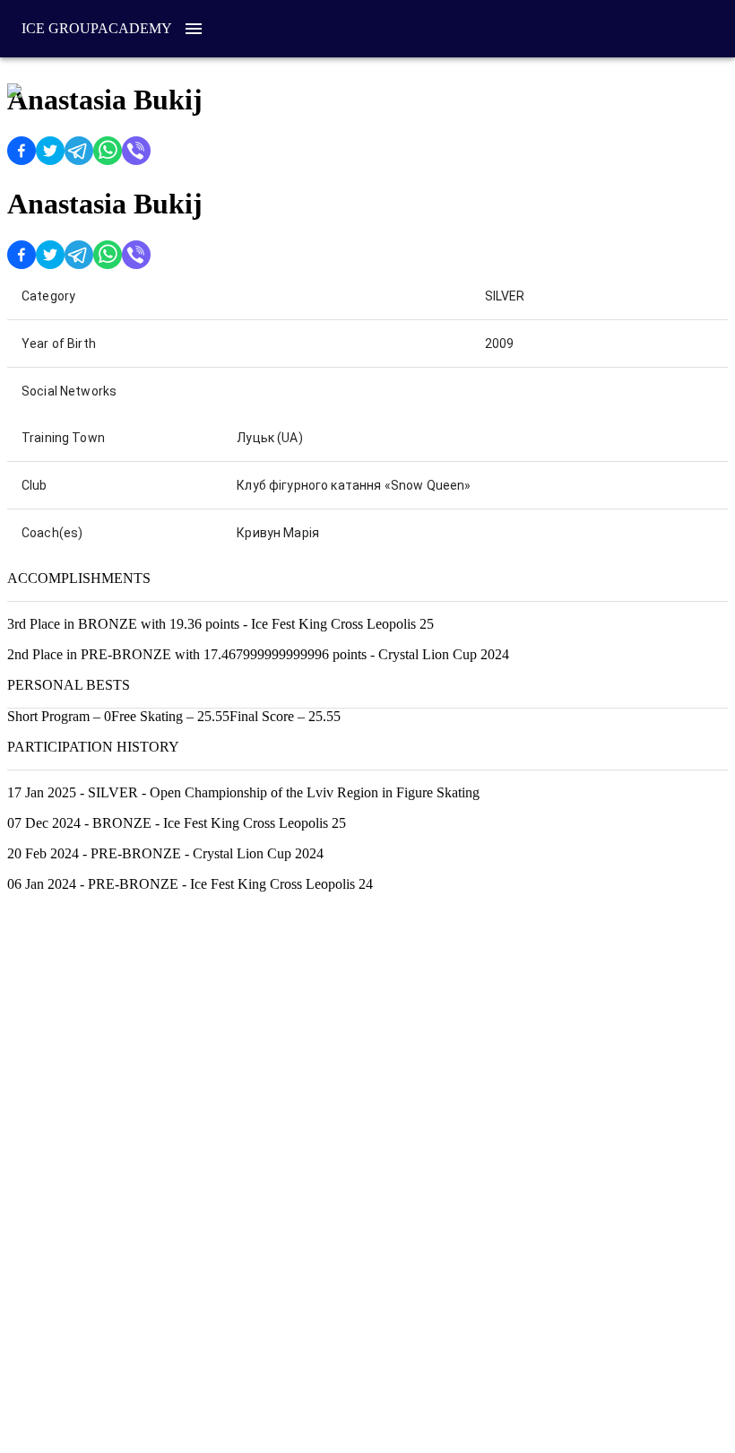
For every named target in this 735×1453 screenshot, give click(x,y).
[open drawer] (193, 28)
